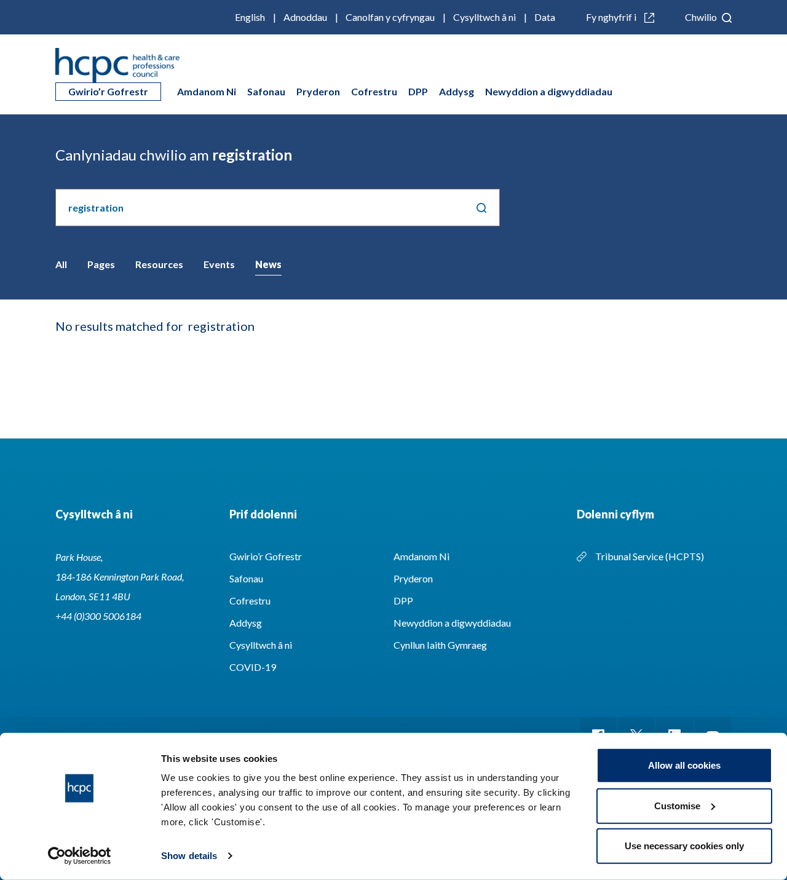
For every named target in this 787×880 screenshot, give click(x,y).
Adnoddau (305, 17)
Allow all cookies (684, 765)
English (250, 17)
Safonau (266, 91)
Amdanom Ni (206, 91)
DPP (418, 91)
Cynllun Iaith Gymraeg (440, 645)
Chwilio (702, 17)
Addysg (456, 91)
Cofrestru (374, 91)
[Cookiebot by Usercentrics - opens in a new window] (79, 856)
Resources (159, 264)
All (61, 264)
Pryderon (318, 91)
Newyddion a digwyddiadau (548, 91)
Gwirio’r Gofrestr (108, 91)
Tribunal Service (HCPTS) (649, 556)
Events (219, 264)
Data (544, 17)
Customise (677, 805)
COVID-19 (252, 667)
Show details (189, 855)
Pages (101, 264)
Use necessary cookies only (684, 846)
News (268, 264)
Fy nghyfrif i (612, 17)
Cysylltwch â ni (484, 17)
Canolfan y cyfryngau (390, 17)
